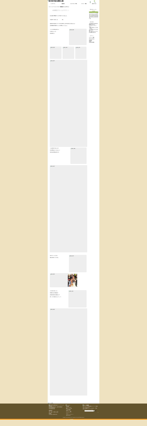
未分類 (90, 41)
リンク (67, 413)
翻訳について (96, 3)
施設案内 (63, 3)
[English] (95, 4)
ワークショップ (91, 39)
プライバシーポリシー (70, 414)
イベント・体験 (83, 3)
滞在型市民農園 (91, 42)
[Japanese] (97, 4)
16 (97, 14)
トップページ (53, 3)
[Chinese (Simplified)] (92, 4)
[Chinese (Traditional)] (94, 4)
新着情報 (90, 40)
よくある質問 (68, 409)
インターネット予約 (73, 3)
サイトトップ (51, 6)
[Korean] (98, 4)
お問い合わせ (68, 415)
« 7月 (90, 18)
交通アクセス (68, 410)
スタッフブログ (56, 6)
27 (93, 16)
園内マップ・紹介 (69, 408)
